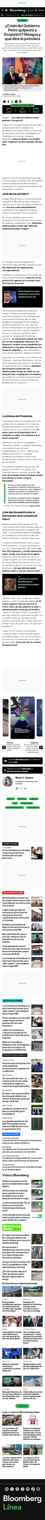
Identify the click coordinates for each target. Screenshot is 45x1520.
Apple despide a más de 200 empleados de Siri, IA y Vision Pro (32, 1366)
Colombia (23, 20)
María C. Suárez (10, 94)
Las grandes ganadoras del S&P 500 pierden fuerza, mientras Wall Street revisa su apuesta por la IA (15, 1125)
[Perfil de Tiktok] (33, 1489)
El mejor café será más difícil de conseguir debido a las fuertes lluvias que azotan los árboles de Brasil (31, 748)
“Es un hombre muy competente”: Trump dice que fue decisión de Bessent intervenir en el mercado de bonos (32, 1337)
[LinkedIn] (24, 788)
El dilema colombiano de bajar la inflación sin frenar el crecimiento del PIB (14, 747)
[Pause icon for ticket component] (2, 15)
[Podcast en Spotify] (38, 1489)
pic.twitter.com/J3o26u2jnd (28, 502)
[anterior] (4, 747)
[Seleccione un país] (6, 10)
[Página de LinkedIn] (27, 1489)
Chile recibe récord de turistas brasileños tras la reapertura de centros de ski (32, 1395)
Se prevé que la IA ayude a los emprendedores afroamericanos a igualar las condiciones (16, 1067)
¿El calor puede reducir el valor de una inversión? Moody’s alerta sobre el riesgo (14, 1275)
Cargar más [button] (22, 1406)
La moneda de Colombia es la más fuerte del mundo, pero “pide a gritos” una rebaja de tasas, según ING (16, 962)
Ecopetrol (10, 799)
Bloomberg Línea (27, 803)
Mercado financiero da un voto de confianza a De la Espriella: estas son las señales (14, 938)
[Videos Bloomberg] (22, 1175)
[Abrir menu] (2, 10)
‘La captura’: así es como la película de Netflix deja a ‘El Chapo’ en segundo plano (31, 1462)
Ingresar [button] (41, 10)
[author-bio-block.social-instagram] (20, 788)
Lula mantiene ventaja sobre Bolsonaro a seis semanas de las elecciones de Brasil (11, 1335)
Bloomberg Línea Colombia (14, 807)
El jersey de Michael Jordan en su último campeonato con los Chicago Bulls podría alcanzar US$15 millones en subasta (32, 1433)
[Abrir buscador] (35, 10)
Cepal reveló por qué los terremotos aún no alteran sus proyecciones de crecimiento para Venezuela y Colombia (15, 915)
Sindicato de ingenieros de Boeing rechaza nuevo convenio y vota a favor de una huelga (32, 1306)
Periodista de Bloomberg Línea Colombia (26, 782)
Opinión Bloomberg (11, 1134)
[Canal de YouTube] (17, 1489)
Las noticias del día (32, 807)
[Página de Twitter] (12, 1489)
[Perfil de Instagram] (22, 1489)
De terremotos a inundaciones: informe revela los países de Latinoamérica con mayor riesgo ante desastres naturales (16, 1252)
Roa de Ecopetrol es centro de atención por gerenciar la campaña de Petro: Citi (29, 294)
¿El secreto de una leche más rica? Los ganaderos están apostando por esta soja (16, 1264)
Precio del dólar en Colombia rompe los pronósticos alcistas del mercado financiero (16, 854)
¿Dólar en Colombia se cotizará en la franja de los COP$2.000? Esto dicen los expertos (15, 1034)
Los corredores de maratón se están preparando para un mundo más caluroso (11, 1431)
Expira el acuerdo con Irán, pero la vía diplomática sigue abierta (15, 1184)
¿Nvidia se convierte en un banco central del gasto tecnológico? (14, 1111)
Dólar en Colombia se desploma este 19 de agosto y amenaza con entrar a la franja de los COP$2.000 (16, 1046)
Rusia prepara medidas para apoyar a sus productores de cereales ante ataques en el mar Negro (12, 1306)
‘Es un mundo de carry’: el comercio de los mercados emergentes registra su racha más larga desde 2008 (16, 1082)
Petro (15, 803)
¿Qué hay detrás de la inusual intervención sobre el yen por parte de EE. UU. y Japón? (16, 1217)
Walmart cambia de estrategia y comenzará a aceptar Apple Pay (11, 1367)
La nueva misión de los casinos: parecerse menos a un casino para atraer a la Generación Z (12, 1462)
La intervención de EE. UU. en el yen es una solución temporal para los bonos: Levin (16, 1206)
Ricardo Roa (21, 799)
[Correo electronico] (16, 788)
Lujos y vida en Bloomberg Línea (21, 1412)
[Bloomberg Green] (22, 1227)
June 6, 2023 (35, 506)
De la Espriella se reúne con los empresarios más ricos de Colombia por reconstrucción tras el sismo (16, 902)
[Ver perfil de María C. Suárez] (8, 783)
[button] (4, 101)
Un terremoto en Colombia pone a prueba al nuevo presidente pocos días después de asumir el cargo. (15, 1194)
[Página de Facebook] (7, 1489)
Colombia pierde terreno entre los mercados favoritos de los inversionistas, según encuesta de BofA (16, 950)
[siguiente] (41, 747)
